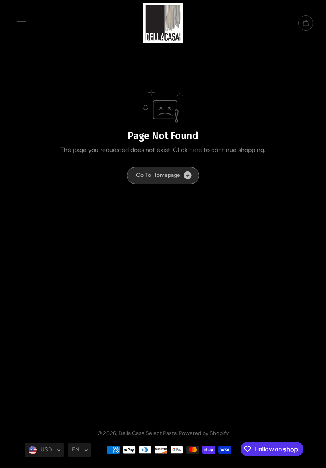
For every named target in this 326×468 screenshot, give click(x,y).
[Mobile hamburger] (21, 23)
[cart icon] (305, 23)
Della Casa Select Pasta (147, 433)
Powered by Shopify (204, 433)
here (195, 149)
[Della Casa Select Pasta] (163, 23)
